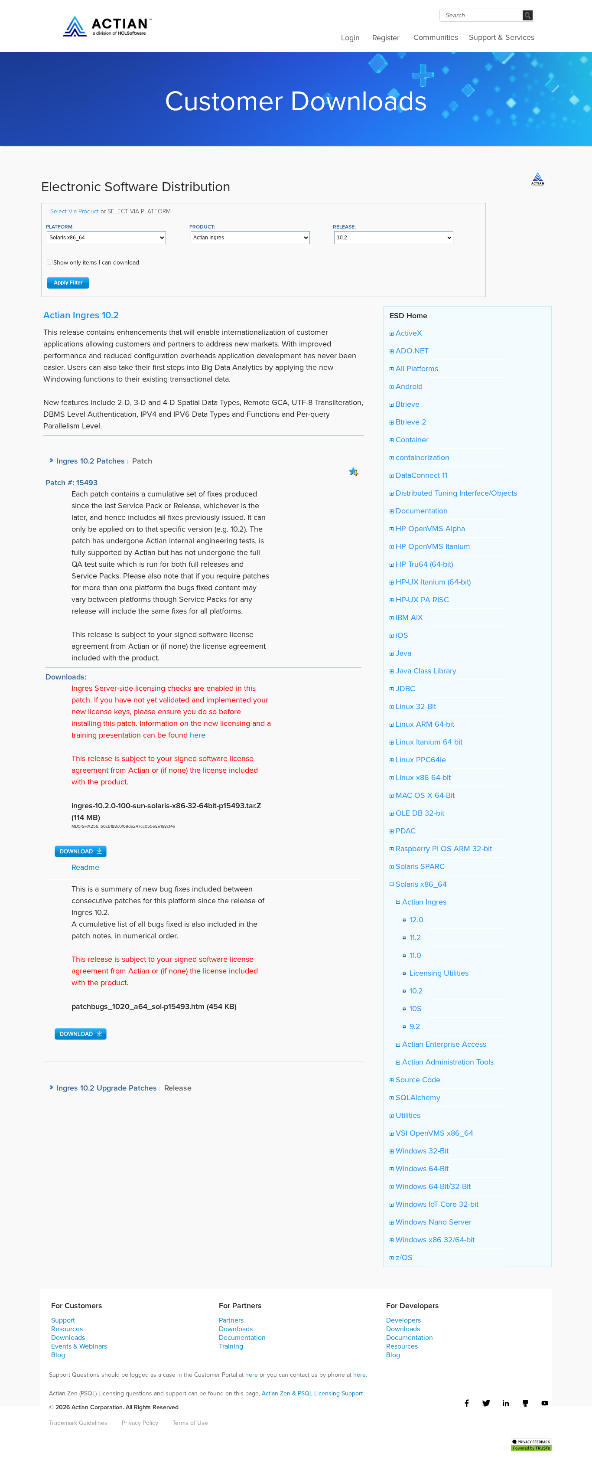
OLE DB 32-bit (419, 813)
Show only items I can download (96, 262)
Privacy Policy (140, 1422)
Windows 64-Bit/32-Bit (432, 1186)
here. (360, 1374)
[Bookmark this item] (353, 471)
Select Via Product (74, 211)
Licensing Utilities (436, 973)
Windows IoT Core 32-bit (436, 1204)
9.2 (412, 1026)
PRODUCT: (202, 226)
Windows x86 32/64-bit (434, 1239)
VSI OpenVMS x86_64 (433, 1133)
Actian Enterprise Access (443, 1044)
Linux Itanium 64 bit (428, 742)
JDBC (404, 688)
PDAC (405, 830)
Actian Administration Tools (447, 1062)
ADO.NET (411, 350)
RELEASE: (344, 226)
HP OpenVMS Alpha (429, 528)
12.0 (414, 919)
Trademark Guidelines (78, 1422)
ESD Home (408, 315)
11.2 (413, 937)
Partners (231, 1320)
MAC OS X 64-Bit (424, 795)
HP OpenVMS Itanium (432, 546)
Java (402, 653)
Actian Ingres (423, 902)
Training (231, 1346)
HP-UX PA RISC (421, 599)
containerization (421, 457)
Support (63, 1320)
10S (413, 1008)
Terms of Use (190, 1422)
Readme (85, 867)
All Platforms (416, 368)
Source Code (417, 1079)
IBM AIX (408, 617)
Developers (403, 1320)
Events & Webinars (79, 1346)
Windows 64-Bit (421, 1168)
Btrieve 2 (410, 422)
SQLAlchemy (417, 1097)
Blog (58, 1355)
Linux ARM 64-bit (424, 724)
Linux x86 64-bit (422, 777)
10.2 (414, 990)
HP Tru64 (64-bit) (423, 564)
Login (350, 37)
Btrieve (407, 404)
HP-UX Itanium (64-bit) (432, 582)
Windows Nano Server (433, 1222)
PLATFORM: (60, 226)
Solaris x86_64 (420, 884)
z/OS (403, 1257)
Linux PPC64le (420, 759)
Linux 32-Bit (415, 706)
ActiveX (408, 333)
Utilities (407, 1115)
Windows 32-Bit (421, 1150)
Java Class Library (425, 670)
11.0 (413, 955)
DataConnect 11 (420, 475)
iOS (401, 635)
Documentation (421, 510)
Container (411, 439)
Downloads (68, 1337)
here (197, 735)
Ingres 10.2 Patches (90, 460)
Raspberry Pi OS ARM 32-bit (443, 848)
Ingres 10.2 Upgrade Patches (106, 1087)
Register (386, 37)
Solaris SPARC (419, 866)
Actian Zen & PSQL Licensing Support (312, 1393)
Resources (67, 1329)
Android (408, 386)
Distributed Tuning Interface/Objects (455, 493)
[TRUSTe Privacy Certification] (531, 1444)
